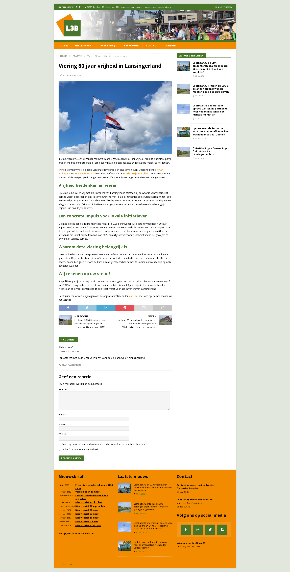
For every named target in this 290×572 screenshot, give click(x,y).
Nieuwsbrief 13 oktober (88, 502)
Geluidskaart (84, 45)
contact (133, 296)
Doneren (170, 45)
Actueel (63, 45)
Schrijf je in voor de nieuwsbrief (77, 533)
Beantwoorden (71, 365)
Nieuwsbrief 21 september (90, 506)
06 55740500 (183, 491)
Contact (152, 45)
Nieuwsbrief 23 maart (87, 513)
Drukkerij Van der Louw (188, 546)
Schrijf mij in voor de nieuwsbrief (80, 449)
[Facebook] (186, 530)
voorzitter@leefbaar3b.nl (189, 503)
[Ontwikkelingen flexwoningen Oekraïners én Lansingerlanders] (183, 152)
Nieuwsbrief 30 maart (87, 509)
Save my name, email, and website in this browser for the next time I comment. (105, 444)
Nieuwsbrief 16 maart (87, 517)
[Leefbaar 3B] (145, 40)
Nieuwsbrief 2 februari (88, 525)
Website (63, 434)
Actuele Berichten (191, 55)
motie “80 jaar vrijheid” (136, 173)
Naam (62, 414)
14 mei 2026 (200, 138)
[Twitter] (210, 530)
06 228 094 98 (183, 506)
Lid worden (131, 45)
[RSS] (222, 530)
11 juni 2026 (200, 95)
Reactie (63, 389)
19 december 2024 (85, 173)
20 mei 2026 (200, 118)
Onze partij (107, 45)
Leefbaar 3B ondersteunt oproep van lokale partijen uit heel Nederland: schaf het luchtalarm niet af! (211, 110)
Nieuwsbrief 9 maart (86, 521)
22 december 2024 (72, 75)
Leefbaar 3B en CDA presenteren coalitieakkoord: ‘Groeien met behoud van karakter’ (210, 67)
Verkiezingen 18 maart (88, 491)
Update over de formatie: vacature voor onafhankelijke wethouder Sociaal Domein (211, 131)
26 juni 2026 (200, 76)
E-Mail (62, 424)
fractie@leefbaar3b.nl (188, 488)
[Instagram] (198, 530)
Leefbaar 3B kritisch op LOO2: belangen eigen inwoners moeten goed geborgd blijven (211, 88)
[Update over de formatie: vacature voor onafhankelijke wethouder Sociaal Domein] (183, 132)
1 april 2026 (200, 158)
